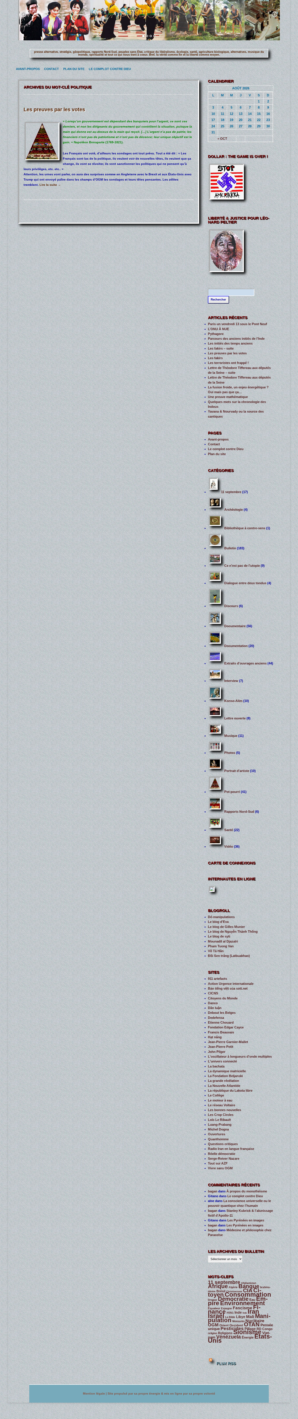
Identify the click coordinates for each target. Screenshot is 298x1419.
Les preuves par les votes (54, 109)
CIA (247, 1290)
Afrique (218, 1286)
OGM (213, 1324)
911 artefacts (217, 978)
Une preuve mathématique (228, 397)
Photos (229, 753)
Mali (250, 1316)
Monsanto (238, 1321)
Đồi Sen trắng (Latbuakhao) (229, 956)
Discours (231, 606)
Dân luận (214, 1008)
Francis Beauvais (221, 1032)
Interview (231, 681)
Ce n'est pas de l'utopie (242, 565)
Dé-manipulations (221, 917)
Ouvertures (216, 1134)
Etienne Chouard (221, 1022)
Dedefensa (216, 1017)
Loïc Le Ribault (219, 1120)
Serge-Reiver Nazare (223, 1158)
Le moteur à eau (220, 1100)
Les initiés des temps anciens (230, 343)
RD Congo (264, 1329)
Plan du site (72, 69)
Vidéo (228, 846)
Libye (240, 1317)
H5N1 (230, 1312)
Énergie (247, 1337)
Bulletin (230, 548)
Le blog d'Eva (218, 922)
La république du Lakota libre (230, 1090)
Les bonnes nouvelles (224, 1110)
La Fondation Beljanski (225, 1076)
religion (212, 1333)
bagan (212, 1191)
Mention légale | (95, 1393)
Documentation (236, 646)
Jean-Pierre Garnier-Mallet (228, 1042)
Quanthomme (218, 1139)
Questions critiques (223, 1144)
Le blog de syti (219, 936)
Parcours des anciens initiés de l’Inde (236, 338)
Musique (230, 736)
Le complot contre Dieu (108, 69)
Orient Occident (231, 1325)
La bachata (216, 1066)
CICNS (213, 993)
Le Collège (216, 1095)
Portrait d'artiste (236, 771)
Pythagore (216, 334)
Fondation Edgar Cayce (226, 1027)
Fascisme (242, 1308)
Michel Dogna (218, 1129)
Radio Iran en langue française (231, 1149)
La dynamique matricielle (227, 1071)
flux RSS (226, 1363)
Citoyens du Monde (223, 998)
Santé (228, 830)
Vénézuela (228, 1337)
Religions (225, 1333)
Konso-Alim (233, 701)
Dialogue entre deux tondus (245, 583)
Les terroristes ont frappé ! (228, 363)
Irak (245, 1312)
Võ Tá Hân (216, 951)
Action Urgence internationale (230, 983)
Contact (50, 69)
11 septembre (231, 492)
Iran (253, 1311)
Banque (248, 1286)
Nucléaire (254, 1320)
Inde (238, 1312)
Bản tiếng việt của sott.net (228, 988)
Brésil (220, 1291)
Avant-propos (26, 69)
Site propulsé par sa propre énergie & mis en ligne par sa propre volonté (161, 1393)
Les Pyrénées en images (245, 1220)
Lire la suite (50, 184)
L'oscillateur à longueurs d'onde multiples (240, 1056)
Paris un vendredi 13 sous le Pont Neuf (237, 324)
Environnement (242, 1303)
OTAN (252, 1324)
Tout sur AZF (218, 1163)
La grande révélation (223, 1081)
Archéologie (233, 509)
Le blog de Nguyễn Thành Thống (233, 931)
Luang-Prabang (219, 1124)
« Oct (222, 138)
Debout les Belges (222, 1012)
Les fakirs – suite (221, 348)
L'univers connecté (222, 1061)
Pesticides (232, 1328)
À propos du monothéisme (246, 1191)
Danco (213, 1003)
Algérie (233, 1287)
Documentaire (235, 626)
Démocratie (233, 1299)
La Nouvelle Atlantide (224, 1086)
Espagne (226, 1308)
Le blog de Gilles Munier (226, 927)
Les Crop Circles (220, 1115)
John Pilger (216, 1052)
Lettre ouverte (235, 718)
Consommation (248, 1294)
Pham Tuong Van (221, 946)
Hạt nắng (215, 1037)
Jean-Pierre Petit (220, 1046)
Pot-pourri (232, 792)
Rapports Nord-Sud (239, 811)
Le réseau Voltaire (221, 1105)
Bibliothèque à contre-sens (244, 528)
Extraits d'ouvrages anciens (245, 663)
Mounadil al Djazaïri (223, 941)
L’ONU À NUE (218, 329)
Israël (216, 1315)
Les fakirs (215, 358)
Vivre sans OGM (220, 1168)
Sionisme (247, 1331)
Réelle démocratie (221, 1154)
